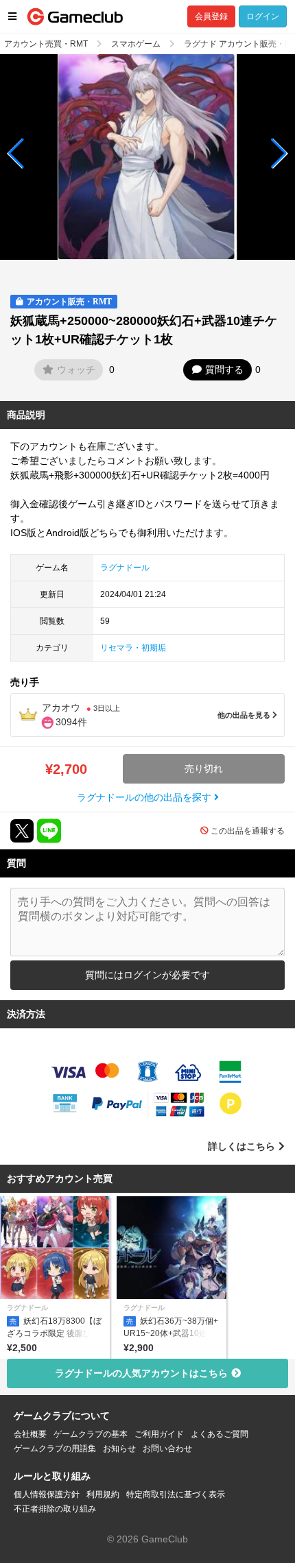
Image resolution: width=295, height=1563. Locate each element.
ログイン (262, 16)
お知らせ (119, 1448)
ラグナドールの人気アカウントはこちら (141, 1373)
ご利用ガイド (159, 1434)
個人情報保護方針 (47, 1494)
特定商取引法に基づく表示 (175, 1494)
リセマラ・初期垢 (133, 648)
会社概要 (30, 1434)
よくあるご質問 (219, 1434)
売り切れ (204, 768)
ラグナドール (125, 567)
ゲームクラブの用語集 (55, 1448)
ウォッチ (76, 369)
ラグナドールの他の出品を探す (145, 797)
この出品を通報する (248, 831)
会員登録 (211, 16)
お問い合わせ (167, 1448)
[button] (16, 153)
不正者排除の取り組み (55, 1509)
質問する (224, 369)
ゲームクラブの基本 (91, 1434)
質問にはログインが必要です (147, 974)
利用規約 (102, 1494)
